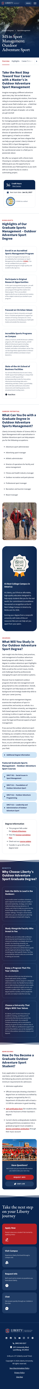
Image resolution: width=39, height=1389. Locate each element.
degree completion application (17, 1129)
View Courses (16, 186)
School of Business (19, 831)
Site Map (19, 1377)
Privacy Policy (19, 1373)
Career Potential (28, 61)
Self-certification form (14, 1109)
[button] (19, 755)
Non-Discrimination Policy (19, 1368)
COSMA (25, 261)
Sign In (28, 3)
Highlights (16, 61)
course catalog (25, 841)
